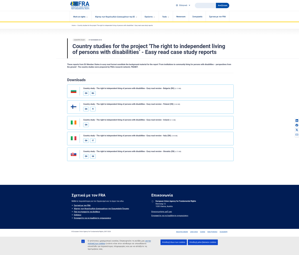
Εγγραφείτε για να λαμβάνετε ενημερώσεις (92, 218)
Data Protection (212, 232)
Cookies (202, 232)
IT (93, 140)
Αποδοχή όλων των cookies (173, 242)
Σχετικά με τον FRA (82, 205)
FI (93, 109)
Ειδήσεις (77, 215)
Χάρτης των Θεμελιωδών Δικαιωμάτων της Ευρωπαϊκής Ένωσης (101, 208)
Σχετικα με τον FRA (217, 17)
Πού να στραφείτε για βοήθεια (87, 212)
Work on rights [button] (79, 17)
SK (93, 156)
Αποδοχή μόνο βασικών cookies (202, 242)
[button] (297, 120)
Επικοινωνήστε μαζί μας (161, 212)
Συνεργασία (197, 17)
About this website (182, 232)
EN (86, 93)
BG (93, 93)
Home (74, 25)
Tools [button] (164, 17)
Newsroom (180, 17)
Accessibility (224, 232)
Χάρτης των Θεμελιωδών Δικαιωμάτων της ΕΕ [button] (115, 17)
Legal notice (194, 232)
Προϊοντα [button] (149, 17)
